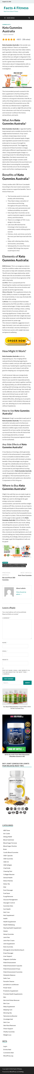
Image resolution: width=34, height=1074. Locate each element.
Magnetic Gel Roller (9, 959)
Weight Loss (7, 1035)
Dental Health (7, 877)
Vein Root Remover (9, 1025)
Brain (5, 849)
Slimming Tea (7, 1013)
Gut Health (7, 909)
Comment (6, 618)
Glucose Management (10, 899)
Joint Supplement (9, 943)
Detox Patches (8, 881)
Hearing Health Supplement (12, 928)
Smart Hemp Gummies (12, 706)
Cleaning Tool (7, 871)
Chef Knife (6, 868)
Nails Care (6, 978)
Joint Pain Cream (8, 940)
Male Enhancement (9, 962)
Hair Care (6, 912)
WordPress (13, 1071)
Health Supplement (9, 921)
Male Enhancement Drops (11, 969)
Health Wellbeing (9, 925)
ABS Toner (6, 830)
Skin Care (6, 1003)
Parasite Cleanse (8, 981)
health (5, 918)
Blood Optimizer (8, 840)
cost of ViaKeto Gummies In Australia (14, 564)
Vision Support (8, 1028)
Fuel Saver (6, 893)
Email (5, 651)
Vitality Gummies (9, 1032)
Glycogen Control (9, 903)
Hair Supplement (8, 915)
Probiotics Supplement (10, 991)
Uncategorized (8, 1019)
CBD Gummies (8, 859)
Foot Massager (8, 890)
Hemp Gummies (8, 934)
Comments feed (8, 1052)
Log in (5, 1046)
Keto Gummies (8, 947)
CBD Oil (6, 862)
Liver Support (7, 956)
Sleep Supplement (9, 1006)
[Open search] (29, 18)
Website (5, 659)
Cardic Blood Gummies (10, 852)
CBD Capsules (8, 855)
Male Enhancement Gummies (12, 972)
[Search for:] (17, 683)
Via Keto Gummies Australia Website (14, 566)
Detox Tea (6, 884)
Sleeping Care (7, 1010)
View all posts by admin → (21, 593)
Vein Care (6, 1022)
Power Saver (7, 988)
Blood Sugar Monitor (10, 846)
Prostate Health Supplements (12, 994)
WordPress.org (8, 1056)
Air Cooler (6, 833)
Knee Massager (8, 953)
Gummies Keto (6, 24)
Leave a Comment (8, 34)
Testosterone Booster (10, 1016)
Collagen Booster (9, 874)
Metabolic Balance (9, 975)
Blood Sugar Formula (10, 843)
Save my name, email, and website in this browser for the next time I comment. (16, 672)
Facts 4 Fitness (16, 8)
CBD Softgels (7, 865)
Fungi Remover (8, 896)
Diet (4, 887)
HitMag (21, 1071)
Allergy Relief (7, 836)
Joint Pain (6, 937)
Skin (4, 997)
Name (4, 642)
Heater (5, 931)
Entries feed (7, 1049)
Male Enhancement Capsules (12, 965)
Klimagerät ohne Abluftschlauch (13, 950)
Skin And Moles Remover (11, 1000)
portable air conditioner (11, 984)
